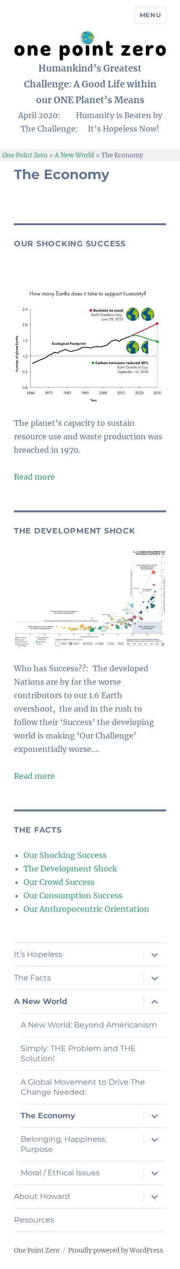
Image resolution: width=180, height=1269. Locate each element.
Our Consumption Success (73, 895)
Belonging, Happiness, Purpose (64, 1144)
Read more (34, 477)
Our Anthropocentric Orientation (86, 909)
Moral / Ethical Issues (60, 1172)
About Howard (42, 1196)
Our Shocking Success (65, 855)
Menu (150, 15)
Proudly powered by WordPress (115, 1250)
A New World (40, 1001)
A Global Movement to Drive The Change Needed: (83, 1087)
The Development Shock (70, 868)
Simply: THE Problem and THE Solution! (78, 1053)
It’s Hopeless (38, 954)
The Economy (48, 1115)
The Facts (32, 977)
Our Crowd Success (59, 882)
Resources (34, 1219)
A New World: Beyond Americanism (89, 1024)
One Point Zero (37, 1250)
